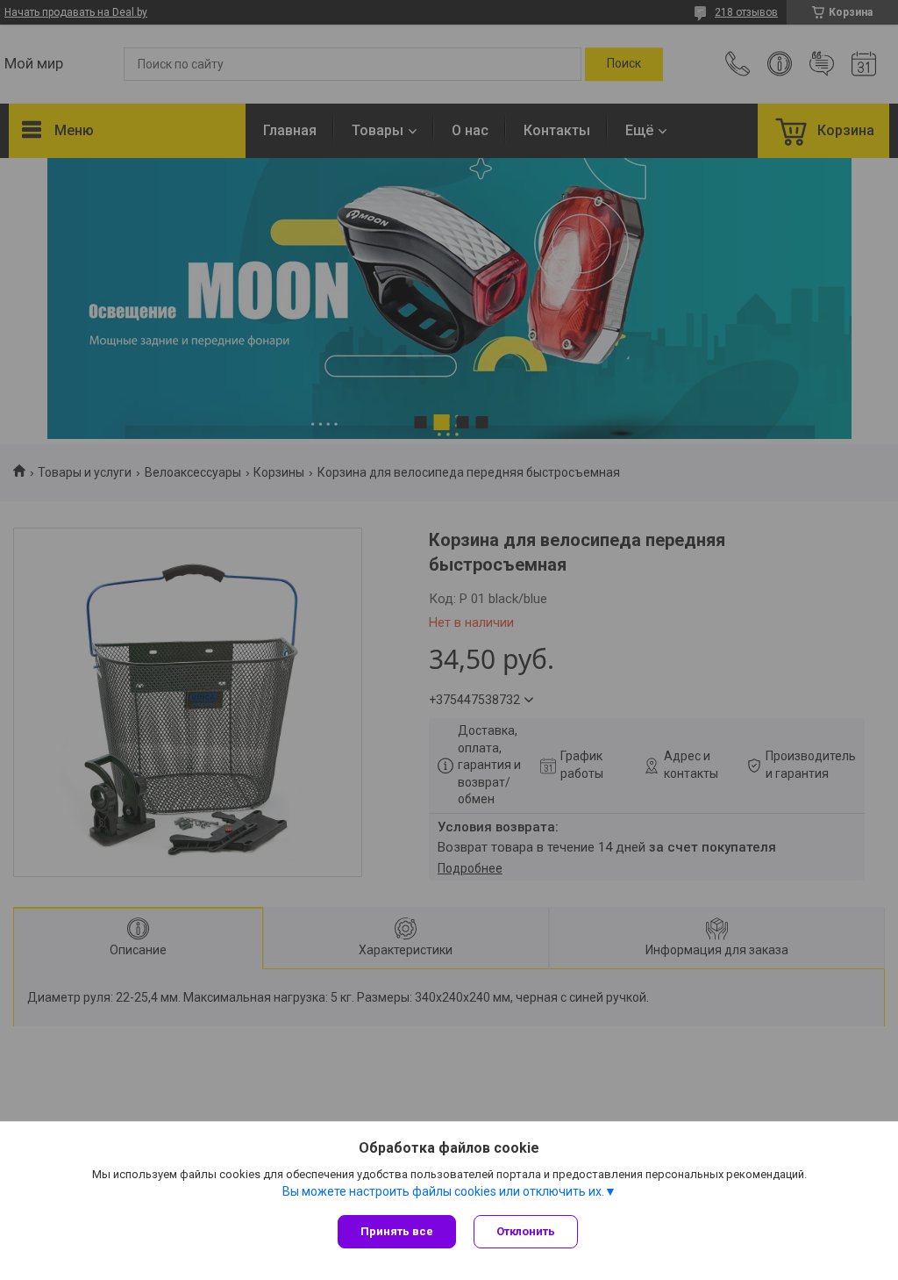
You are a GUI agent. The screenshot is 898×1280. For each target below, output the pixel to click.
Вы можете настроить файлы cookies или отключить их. (443, 1191)
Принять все (396, 1231)
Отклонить (525, 1231)
